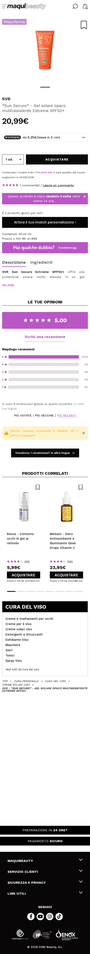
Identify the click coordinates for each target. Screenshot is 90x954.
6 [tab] (59, 591)
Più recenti (66, 415)
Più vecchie (44, 415)
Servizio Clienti (23, 872)
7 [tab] (69, 591)
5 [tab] (50, 591)
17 (36, 172)
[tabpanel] (45, 50)
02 (42, 172)
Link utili (17, 893)
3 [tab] (30, 591)
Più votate (23, 415)
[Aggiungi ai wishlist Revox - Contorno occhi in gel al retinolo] (23, 487)
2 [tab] (21, 591)
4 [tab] (40, 591)
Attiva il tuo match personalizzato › (45, 222)
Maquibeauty (20, 861)
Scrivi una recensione (45, 336)
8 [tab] (79, 591)
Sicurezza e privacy (27, 883)
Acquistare (23, 575)
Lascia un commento (58, 185)
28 (49, 172)
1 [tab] (11, 591)
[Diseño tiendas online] (67, 934)
